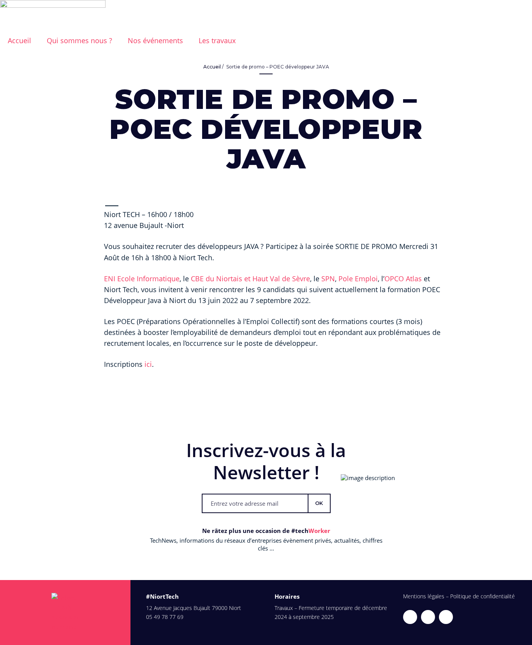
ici (148, 364)
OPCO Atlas (403, 278)
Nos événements (155, 40)
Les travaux (217, 40)
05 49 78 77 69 (164, 616)
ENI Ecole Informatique (142, 278)
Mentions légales (423, 596)
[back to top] (521, 634)
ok (319, 503)
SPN (328, 278)
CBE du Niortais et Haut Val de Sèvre (250, 278)
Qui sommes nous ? (79, 40)
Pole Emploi (358, 278)
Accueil (212, 67)
